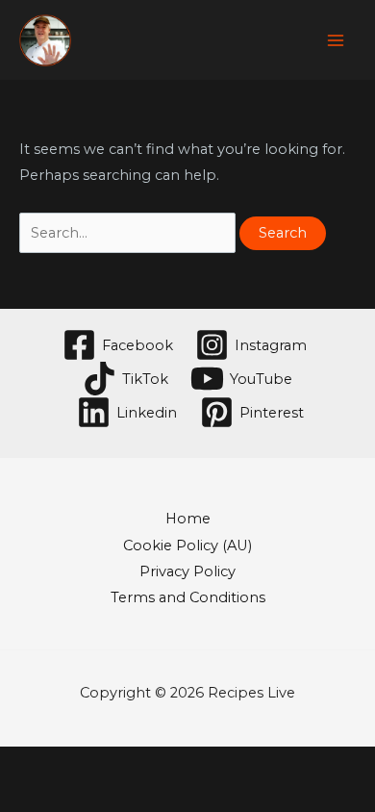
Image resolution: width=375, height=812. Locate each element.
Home (188, 518)
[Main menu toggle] (335, 40)
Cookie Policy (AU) (187, 545)
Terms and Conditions (188, 597)
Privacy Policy (187, 571)
